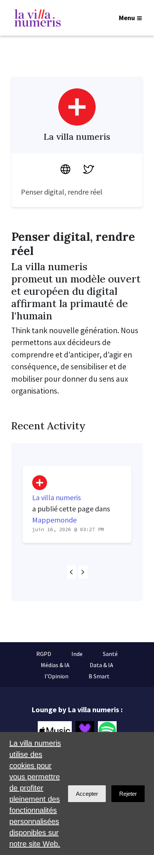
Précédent (71, 572)
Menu (127, 17)
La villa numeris (56, 497)
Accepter (87, 794)
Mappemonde (54, 519)
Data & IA (101, 665)
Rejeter (128, 794)
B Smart (99, 676)
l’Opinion (56, 676)
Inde (77, 653)
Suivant (82, 572)
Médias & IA (55, 665)
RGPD (43, 653)
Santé (110, 653)
